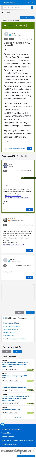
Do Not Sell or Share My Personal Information (17, 440)
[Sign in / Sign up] (26, 2)
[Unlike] (5, 148)
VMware (7, 12)
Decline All (21, 455)
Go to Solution (20, 25)
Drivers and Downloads (11, 326)
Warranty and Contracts (11, 329)
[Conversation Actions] (31, 39)
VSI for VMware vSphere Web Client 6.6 (17, 197)
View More (18, 417)
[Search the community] (32, 7)
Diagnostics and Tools (11, 323)
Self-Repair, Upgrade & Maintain (14, 339)
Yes (17, 351)
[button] (5, 369)
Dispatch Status (8, 336)
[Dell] (2, 12)
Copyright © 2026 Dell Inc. (10, 429)
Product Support (9, 332)
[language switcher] (28, 2)
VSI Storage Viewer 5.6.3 (13, 196)
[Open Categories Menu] (32, 2)
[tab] (8, 156)
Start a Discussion (27, 18)
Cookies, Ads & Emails (9, 444)
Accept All (30, 455)
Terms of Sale (6, 433)
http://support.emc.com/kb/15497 (13, 244)
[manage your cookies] (2, 424)
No (7, 351)
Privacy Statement (7, 437)
